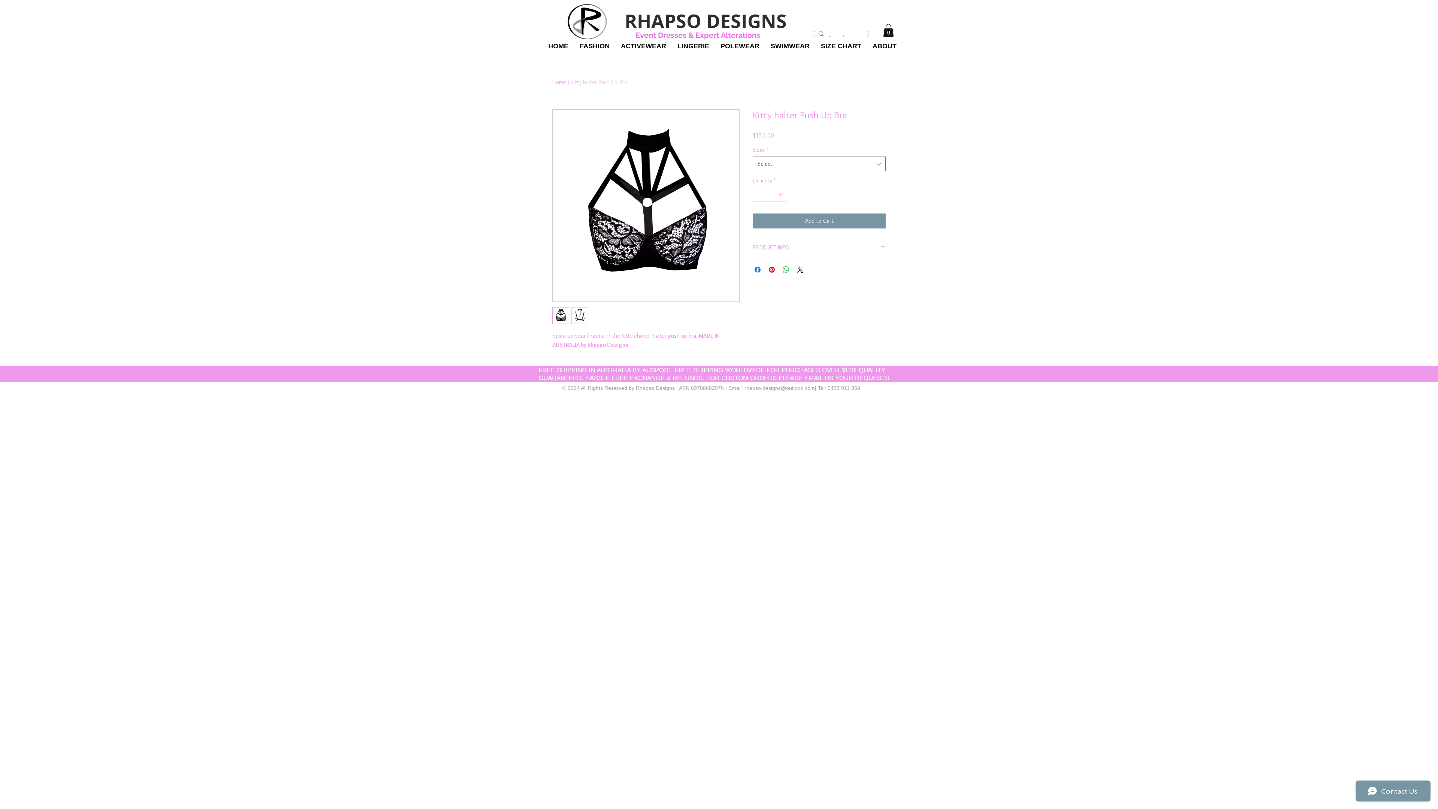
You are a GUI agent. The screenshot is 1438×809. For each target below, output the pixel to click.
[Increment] (781, 194)
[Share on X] (800, 269)
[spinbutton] (770, 194)
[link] (888, 30)
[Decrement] (758, 194)
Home (559, 82)
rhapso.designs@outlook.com (779, 388)
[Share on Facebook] (757, 269)
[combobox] (819, 164)
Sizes (760, 149)
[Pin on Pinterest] (771, 269)
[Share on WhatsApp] (786, 269)
